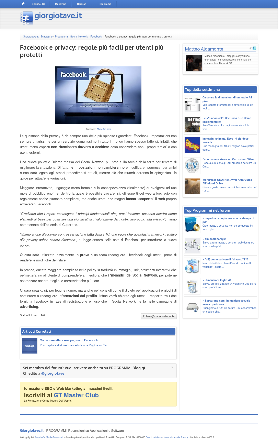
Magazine (47, 36)
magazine (60, 4)
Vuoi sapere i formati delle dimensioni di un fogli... (228, 102)
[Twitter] (254, 48)
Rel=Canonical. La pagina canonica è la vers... (226, 123)
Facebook (96, 36)
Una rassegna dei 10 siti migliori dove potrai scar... (228, 144)
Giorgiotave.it (31, 36)
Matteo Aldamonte (204, 49)
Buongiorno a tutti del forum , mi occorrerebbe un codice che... (229, 306)
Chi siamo (105, 4)
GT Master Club (76, 394)
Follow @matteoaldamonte (158, 316)
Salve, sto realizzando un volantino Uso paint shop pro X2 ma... (229, 283)
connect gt (38, 4)
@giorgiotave (52, 373)
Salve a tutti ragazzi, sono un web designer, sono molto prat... (228, 242)
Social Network (79, 36)
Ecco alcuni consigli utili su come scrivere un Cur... (229, 162)
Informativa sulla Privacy (176, 437)
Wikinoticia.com (103, 129)
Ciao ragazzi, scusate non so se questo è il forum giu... (228, 223)
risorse (82, 4)
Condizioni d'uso (154, 437)
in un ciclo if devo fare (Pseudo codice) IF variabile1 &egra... (227, 263)
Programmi (61, 36)
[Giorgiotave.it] (51, 18)
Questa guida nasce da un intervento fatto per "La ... (229, 185)
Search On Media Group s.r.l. (49, 437)
